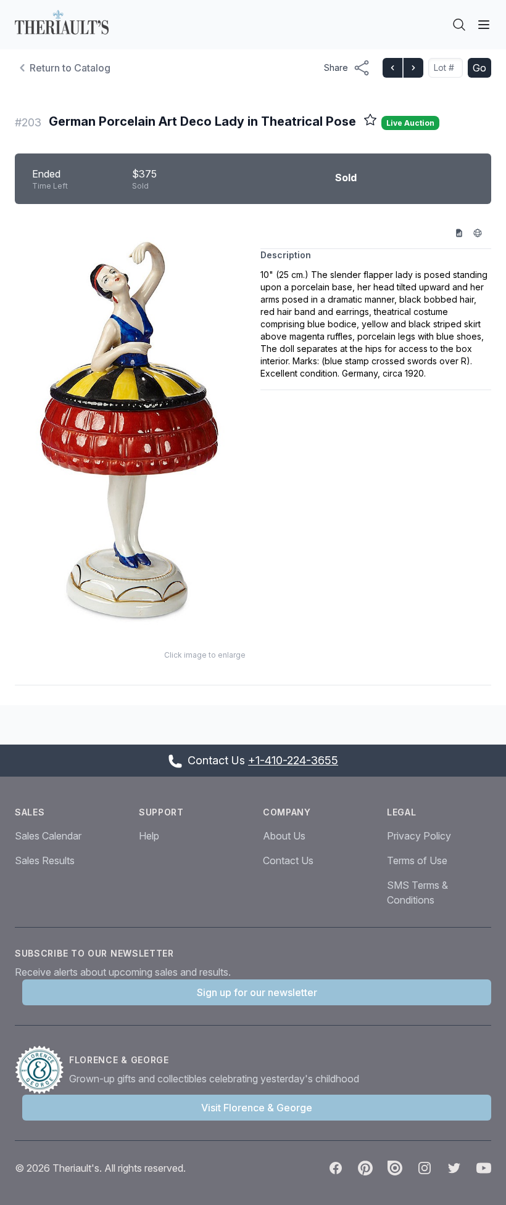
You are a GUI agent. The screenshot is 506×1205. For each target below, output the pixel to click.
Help (149, 836)
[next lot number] (412, 68)
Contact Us (288, 860)
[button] (130, 429)
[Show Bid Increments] (463, 232)
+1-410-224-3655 (293, 760)
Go (479, 68)
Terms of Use (417, 860)
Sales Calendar (48, 836)
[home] (62, 22)
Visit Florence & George (256, 1107)
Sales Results (45, 860)
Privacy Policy (419, 836)
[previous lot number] (392, 68)
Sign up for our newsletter (257, 992)
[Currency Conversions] (482, 232)
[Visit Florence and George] (42, 1070)
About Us (284, 836)
